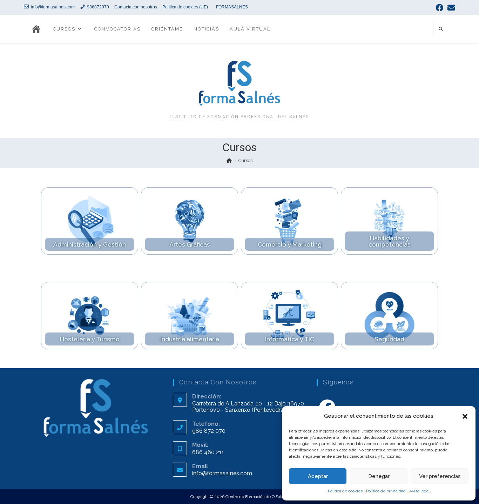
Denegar (379, 476)
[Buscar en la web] (441, 29)
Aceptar (318, 476)
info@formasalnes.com (222, 473)
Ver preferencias (440, 476)
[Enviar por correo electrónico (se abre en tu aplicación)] (450, 8)
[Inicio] (229, 160)
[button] (464, 416)
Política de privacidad (386, 491)
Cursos (245, 160)
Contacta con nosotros (135, 7)
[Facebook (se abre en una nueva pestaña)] (439, 8)
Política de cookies (345, 491)
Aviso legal (419, 491)
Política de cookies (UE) (185, 7)
